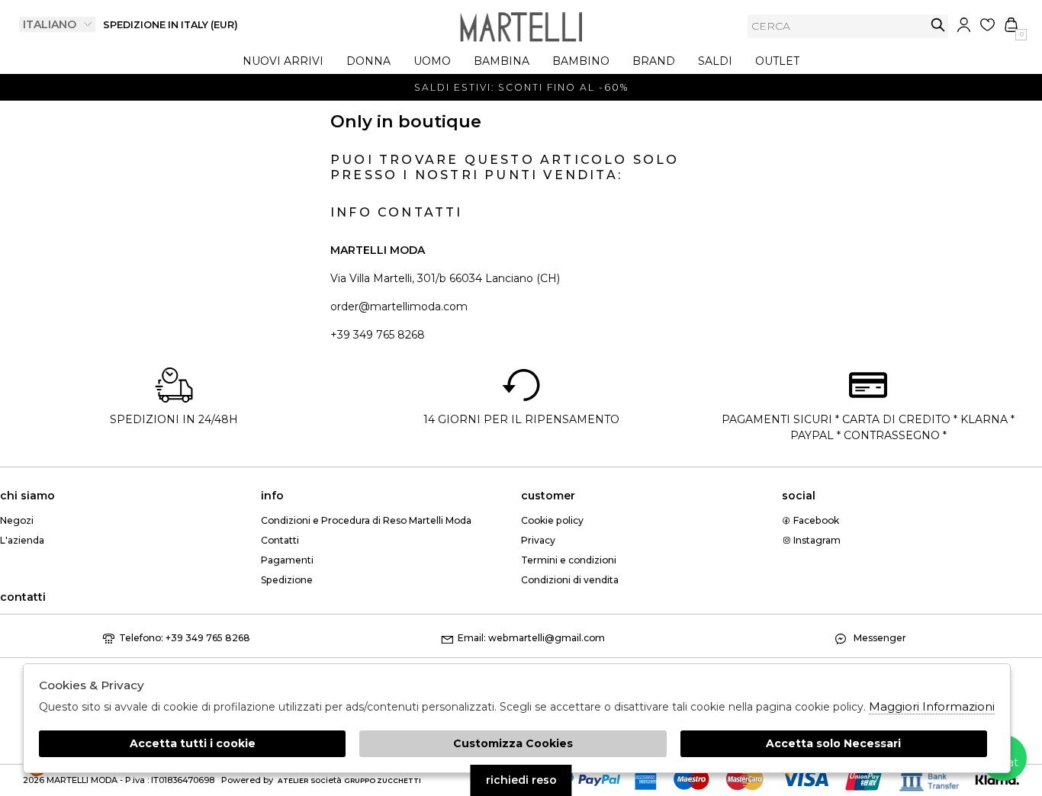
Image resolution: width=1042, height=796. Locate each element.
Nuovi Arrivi (283, 61)
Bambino (580, 61)
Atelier (293, 780)
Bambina (501, 61)
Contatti (280, 540)
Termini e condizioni (568, 560)
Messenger (878, 638)
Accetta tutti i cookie (193, 743)
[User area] (964, 25)
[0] (1011, 25)
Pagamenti (287, 560)
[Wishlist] (987, 25)
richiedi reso (521, 780)
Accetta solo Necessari (833, 743)
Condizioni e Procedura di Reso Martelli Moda (366, 520)
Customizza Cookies (513, 743)
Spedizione (287, 580)
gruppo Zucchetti (382, 780)
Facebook (815, 520)
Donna (368, 61)
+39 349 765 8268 (377, 335)
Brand (653, 61)
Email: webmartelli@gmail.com (531, 638)
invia (938, 25)
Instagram (816, 540)
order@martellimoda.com (399, 306)
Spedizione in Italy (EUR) (170, 24)
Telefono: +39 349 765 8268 (184, 638)
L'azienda (22, 540)
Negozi (17, 520)
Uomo (432, 61)
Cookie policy (552, 520)
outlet (777, 61)
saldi (715, 61)
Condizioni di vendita (570, 580)
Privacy (538, 540)
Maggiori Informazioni (932, 706)
